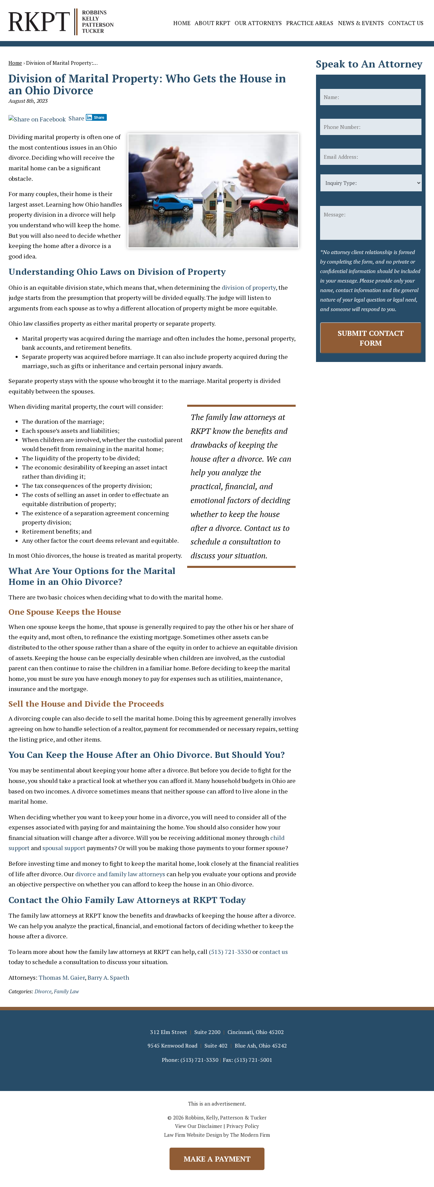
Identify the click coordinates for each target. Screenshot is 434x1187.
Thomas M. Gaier (62, 977)
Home (182, 23)
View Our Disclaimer (198, 1126)
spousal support (63, 848)
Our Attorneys (258, 23)
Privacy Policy (242, 1126)
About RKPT (212, 23)
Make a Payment (217, 1159)
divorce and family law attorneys (120, 874)
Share (75, 118)
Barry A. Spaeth (108, 977)
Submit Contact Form (371, 338)
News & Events (361, 23)
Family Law (66, 991)
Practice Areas (309, 23)
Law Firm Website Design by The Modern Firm (217, 1134)
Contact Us (405, 23)
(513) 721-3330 (230, 951)
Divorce (43, 991)
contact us (273, 951)
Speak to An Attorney (369, 64)
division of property (249, 287)
